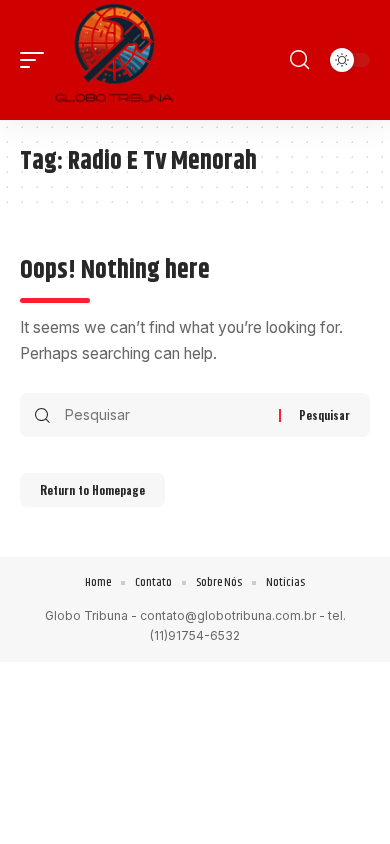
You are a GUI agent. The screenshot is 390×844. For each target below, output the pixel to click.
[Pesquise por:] (164, 415)
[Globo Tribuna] (114, 60)
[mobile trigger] (37, 60)
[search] (299, 60)
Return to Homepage (92, 490)
